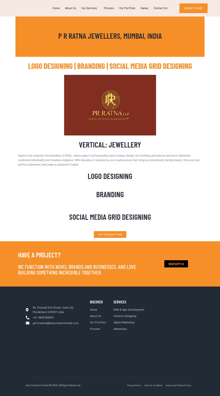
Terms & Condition (153, 385)
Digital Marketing (123, 322)
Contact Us (161, 8)
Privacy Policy (134, 385)
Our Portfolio (127, 8)
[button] (90, 8)
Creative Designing (124, 316)
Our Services (89, 8)
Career (144, 8)
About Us (70, 8)
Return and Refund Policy (178, 385)
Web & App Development (128, 309)
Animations (120, 329)
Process (109, 8)
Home (56, 8)
